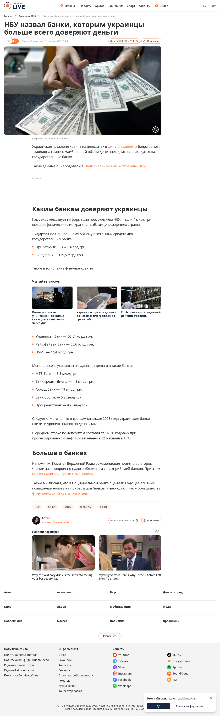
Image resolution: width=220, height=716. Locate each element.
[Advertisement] (94, 189)
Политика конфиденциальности (26, 660)
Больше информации (189, 706)
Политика (117, 621)
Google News (181, 661)
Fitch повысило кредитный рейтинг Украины (141, 314)
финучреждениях (122, 146)
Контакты (65, 665)
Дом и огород (173, 592)
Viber (121, 667)
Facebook (124, 680)
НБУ (37, 506)
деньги (52, 506)
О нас (62, 655)
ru (204, 5)
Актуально (65, 592)
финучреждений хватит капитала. (60, 493)
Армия (99, 6)
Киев (7, 607)
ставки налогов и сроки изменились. (63, 473)
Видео (164, 6)
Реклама (64, 670)
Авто (7, 592)
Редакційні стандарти (19, 670)
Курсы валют (67, 686)
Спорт (131, 6)
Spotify (177, 667)
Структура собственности (75, 675)
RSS (175, 680)
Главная (8, 16)
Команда (64, 680)
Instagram (125, 673)
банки (68, 506)
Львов (61, 607)
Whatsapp (124, 686)
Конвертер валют (70, 691)
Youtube (123, 655)
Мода (167, 607)
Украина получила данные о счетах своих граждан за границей (96, 315)
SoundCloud (181, 673)
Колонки (145, 6)
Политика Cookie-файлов (21, 675)
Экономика (115, 6)
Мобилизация (120, 607)
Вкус (113, 592)
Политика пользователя (20, 655)
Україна (69, 6)
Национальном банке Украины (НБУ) (115, 166)
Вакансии (65, 660)
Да (158, 706)
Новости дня (13, 621)
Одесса (62, 621)
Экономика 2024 (27, 16)
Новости (86, 6)
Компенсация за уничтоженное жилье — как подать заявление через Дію (49, 317)
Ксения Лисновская (55, 522)
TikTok (177, 655)
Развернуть (110, 636)
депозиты (85, 506)
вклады (104, 506)
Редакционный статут (19, 665)
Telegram (124, 661)
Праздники (171, 621)
